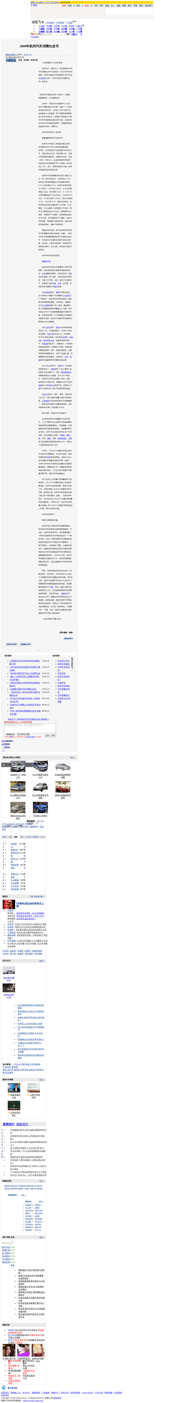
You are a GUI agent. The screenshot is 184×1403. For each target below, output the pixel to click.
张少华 (21, 1027)
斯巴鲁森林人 (66, 372)
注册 (10, 737)
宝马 (66, 357)
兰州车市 (62, 683)
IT (91, 5)
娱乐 (78, 5)
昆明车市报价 (64, 664)
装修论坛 (33, 1188)
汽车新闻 (60, 23)
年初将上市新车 (40, 816)
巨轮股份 (6, 1256)
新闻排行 (9, 1124)
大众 (43, 274)
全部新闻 (118, 1393)
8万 (42, 821)
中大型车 (47, 327)
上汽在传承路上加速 (33, 1024)
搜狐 (33, 3)
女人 (113, 5)
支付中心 (26, 1393)
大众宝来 (15, 886)
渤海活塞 (6, 1262)
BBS (141, 5)
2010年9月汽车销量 (16, 943)
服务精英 (12, 935)
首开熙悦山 (29, 1224)
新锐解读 (32, 1340)
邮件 (130, 5)
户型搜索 (20, 1186)
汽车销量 (12, 941)
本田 (59, 366)
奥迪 (57, 327)
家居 (107, 5)
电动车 (8, 1067)
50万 (22, 824)
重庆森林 (22, 1011)
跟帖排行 (22, 1124)
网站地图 (109, 1393)
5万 (38, 821)
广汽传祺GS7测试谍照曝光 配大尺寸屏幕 (28, 1172)
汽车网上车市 (64, 661)
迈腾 (70, 438)
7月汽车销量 (42, 943)
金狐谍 (20, 954)
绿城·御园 (28, 1230)
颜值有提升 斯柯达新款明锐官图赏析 (26, 1157)
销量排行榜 (46, 261)
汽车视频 (38, 954)
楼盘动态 (8, 1188)
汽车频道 (50, 23)
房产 (102, 5)
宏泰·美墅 (28, 1216)
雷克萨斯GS (47, 340)
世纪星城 (38, 1224)
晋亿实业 (6, 1247)
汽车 (96, 5)
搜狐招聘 (36, 1393)
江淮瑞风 (45, 401)
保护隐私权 (75, 1393)
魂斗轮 (13, 954)
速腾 (49, 438)
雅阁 (57, 292)
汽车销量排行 (64, 695)
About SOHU (87, 1393)
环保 (49, 457)
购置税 (74, 34)
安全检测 (29, 954)
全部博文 (5, 1395)
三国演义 (19, 1342)
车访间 (11, 924)
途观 (40, 385)
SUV (49, 366)
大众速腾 (15, 883)
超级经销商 (37, 951)
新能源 (63, 594)
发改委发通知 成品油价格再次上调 (31, 930)
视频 (119, 5)
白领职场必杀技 (22, 1335)
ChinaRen (39, 3)
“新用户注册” (30, 737)
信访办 (6, 954)
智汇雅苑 (28, 1221)
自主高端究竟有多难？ (34, 1039)
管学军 (21, 1024)
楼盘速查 (8, 1186)
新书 (10, 1340)
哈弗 (52, 369)
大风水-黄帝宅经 (20, 1340)
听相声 (11, 1330)
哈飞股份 (6, 1253)
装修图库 (40, 1188)
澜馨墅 (37, 1208)
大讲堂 (11, 910)
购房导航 (14, 1188)
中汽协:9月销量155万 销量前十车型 (32, 941)
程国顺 (21, 1039)
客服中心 (55, 1393)
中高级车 (47, 292)
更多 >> (72, 757)
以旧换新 (9, 1072)
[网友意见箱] (9, 1391)
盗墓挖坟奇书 (36, 1335)
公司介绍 (99, 1393)
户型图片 (27, 1188)
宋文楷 (21, 1005)
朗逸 (63, 435)
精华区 (7, 744)
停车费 (38, 1070)
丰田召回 (24, 1070)
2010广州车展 (34, 896)
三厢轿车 (15, 827)
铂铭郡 (37, 1216)
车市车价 (62, 673)
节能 (51, 587)
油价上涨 (30, 1064)
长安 (59, 283)
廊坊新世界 (29, 1219)
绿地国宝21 (29, 1205)
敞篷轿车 (34, 827)
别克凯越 (15, 889)
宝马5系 (50, 334)
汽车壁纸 (35, 37)
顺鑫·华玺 (38, 1227)
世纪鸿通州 (38, 1219)
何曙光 (21, 1017)
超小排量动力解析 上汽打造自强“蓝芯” (27, 1148)
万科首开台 (38, 1221)
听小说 (11, 1335)
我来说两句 (11, 55)
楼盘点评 (33, 1186)
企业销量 (12, 946)
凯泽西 (15, 1067)
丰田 (64, 337)
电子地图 (27, 1186)
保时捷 (17, 1070)
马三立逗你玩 (21, 1330)
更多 (13, 1265)
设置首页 (5, 1393)
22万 (13, 824)
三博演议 (12, 932)
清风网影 (22, 1033)
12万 (4, 824)
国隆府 (27, 1213)
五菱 (54, 283)
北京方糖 (28, 1208)
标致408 (14, 850)
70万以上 (29, 824)
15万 (9, 824)
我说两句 (149, 5)
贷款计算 (40, 1186)
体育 (70, 5)
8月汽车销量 (30, 943)
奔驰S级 (45, 344)
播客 (124, 5)
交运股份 (6, 1259)
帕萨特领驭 (62, 438)
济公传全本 (33, 1330)
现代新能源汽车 (25, 1049)
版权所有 (57, 1398)
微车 (56, 287)
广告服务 (46, 1393)
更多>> (74, 21)
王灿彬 (21, 1043)
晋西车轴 (6, 1250)
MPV (45, 394)
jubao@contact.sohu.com (33, 1400)
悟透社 (28, 951)
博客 (135, 5)
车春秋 (11, 930)
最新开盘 (14, 1186)
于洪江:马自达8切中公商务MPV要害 (31, 924)
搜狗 (35, 5)
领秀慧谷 (38, 1205)
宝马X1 (52, 385)
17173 (47, 3)
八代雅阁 (46, 305)
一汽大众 (17, 1064)
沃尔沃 (10, 1070)
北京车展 (41, 78)
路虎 (5, 1070)
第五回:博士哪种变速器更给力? (30, 932)
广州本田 (66, 296)
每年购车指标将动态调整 (29, 1055)
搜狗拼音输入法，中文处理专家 (18, 722)
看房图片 (20, 1188)
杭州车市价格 (64, 686)
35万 (18, 824)
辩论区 (7, 747)
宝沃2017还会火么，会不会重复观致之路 (28, 1175)
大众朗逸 (15, 880)
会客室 (11, 927)
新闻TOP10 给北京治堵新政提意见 (30, 927)
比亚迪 (32, 1070)
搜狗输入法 (16, 1393)
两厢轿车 (6, 827)
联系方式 (65, 1393)
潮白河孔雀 (29, 1210)
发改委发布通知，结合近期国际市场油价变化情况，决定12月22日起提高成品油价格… (30, 916)
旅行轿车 (25, 827)
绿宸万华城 (38, 1210)
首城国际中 (29, 1227)
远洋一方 (38, 1230)
